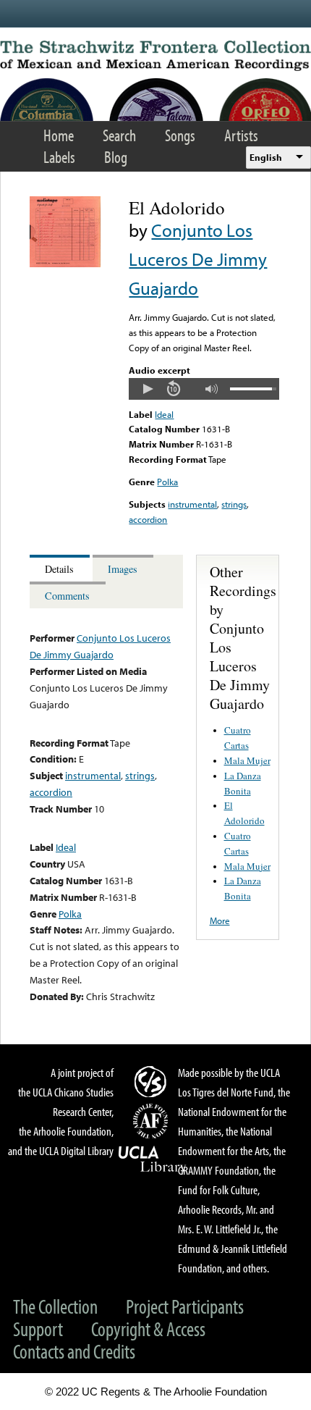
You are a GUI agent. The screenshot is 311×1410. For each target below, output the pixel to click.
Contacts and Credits (74, 1351)
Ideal (164, 414)
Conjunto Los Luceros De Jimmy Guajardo (198, 259)
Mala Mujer (247, 760)
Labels (59, 156)
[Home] (155, 56)
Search (119, 135)
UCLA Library (153, 1159)
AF (153, 1121)
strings (234, 504)
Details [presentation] (59, 569)
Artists (241, 135)
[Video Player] (203, 389)
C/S (153, 1081)
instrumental (192, 504)
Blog (115, 156)
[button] (148, 389)
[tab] (61, 568)
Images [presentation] (122, 569)
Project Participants (185, 1306)
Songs (180, 135)
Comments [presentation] (67, 596)
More (220, 920)
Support (38, 1328)
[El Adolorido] (65, 263)
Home (58, 135)
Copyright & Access (148, 1328)
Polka (167, 481)
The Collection (55, 1306)
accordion (148, 519)
